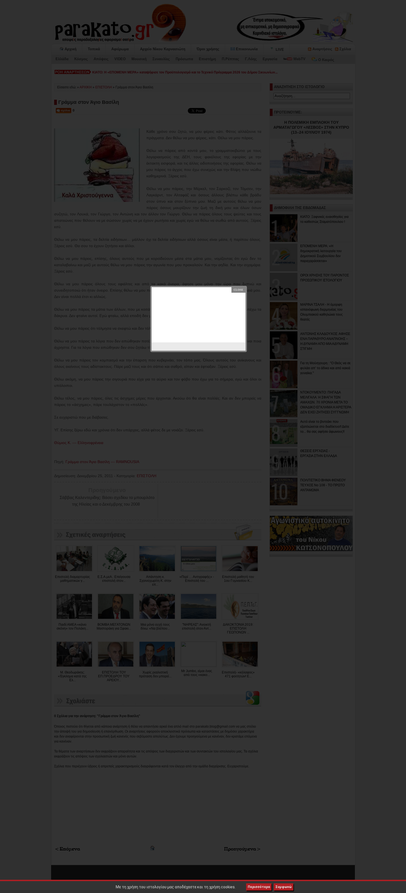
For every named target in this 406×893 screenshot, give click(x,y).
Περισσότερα (259, 887)
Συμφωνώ (283, 887)
